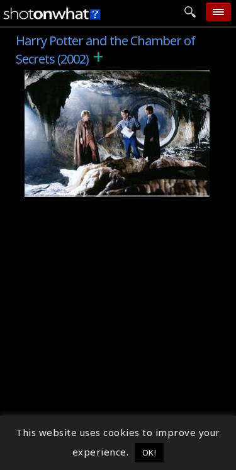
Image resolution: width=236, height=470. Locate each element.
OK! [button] (149, 452)
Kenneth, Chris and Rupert (96, 187)
